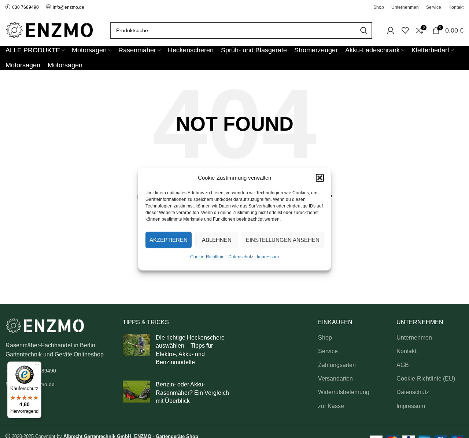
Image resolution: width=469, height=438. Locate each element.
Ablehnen (217, 239)
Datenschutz (240, 256)
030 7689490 (25, 7)
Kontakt (406, 351)
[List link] (58, 371)
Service (328, 351)
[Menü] (37, 366)
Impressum (268, 256)
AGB (402, 365)
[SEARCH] (363, 30)
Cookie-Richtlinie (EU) (425, 378)
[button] (320, 177)
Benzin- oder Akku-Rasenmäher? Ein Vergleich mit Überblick (192, 392)
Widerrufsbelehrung (343, 392)
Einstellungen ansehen (283, 239)
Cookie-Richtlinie (207, 256)
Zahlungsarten (337, 365)
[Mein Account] (390, 30)
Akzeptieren (168, 239)
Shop (325, 337)
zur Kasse (331, 406)
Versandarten (335, 378)
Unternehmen (414, 337)
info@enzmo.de (68, 7)
